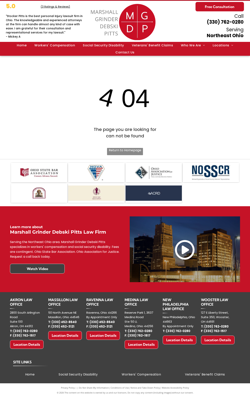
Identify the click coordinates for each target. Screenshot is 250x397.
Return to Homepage (125, 150)
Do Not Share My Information (94, 387)
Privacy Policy (68, 387)
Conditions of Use (120, 387)
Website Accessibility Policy (175, 387)
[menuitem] (21, 45)
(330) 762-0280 (225, 22)
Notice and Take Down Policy (145, 387)
